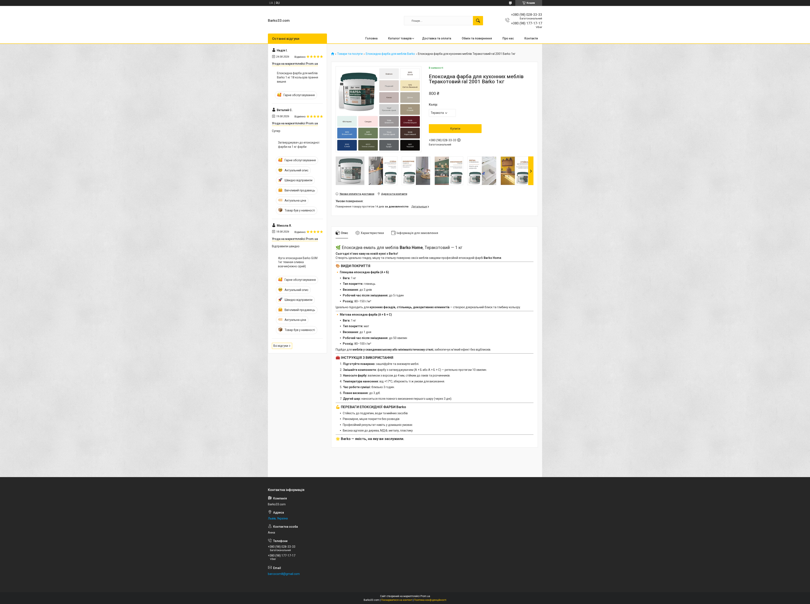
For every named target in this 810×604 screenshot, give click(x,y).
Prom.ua (425, 596)
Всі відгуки (280, 345)
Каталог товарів (400, 38)
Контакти (531, 38)
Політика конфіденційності (430, 600)
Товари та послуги (350, 53)
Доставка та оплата (436, 38)
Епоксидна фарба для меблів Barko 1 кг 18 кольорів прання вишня (297, 77)
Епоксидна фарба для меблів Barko (390, 53)
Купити (455, 128)
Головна (371, 38)
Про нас (508, 38)
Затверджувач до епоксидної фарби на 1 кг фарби (298, 144)
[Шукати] (478, 20)
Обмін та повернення (477, 38)
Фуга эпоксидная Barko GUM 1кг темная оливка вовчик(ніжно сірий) (297, 262)
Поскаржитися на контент (396, 600)
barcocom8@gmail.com (284, 574)
